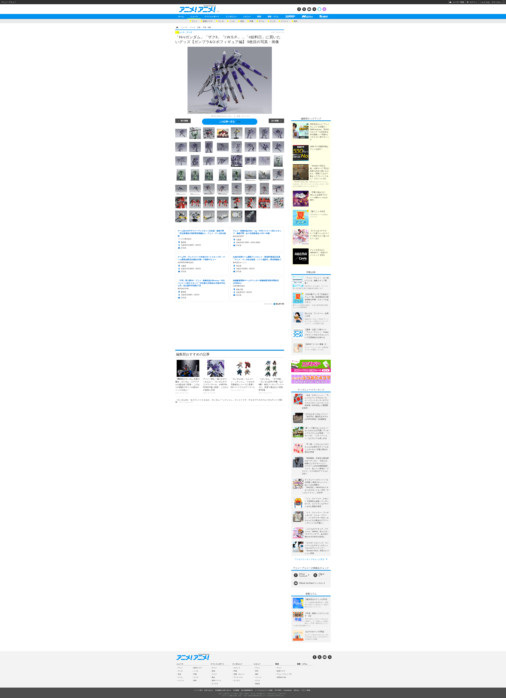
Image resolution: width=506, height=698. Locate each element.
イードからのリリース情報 (264, 690)
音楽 (242, 21)
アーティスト (238, 677)
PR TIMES (278, 690)
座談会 (257, 684)
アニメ (194, 21)
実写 (256, 671)
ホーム (181, 16)
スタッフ (237, 668)
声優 (251, 21)
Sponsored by (268, 304)
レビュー (247, 16)
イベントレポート (211, 16)
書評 (256, 674)
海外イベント (216, 680)
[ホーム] (177, 27)
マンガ (221, 21)
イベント (284, 21)
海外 (295, 21)
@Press (296, 690)
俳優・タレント (239, 674)
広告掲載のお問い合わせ (223, 690)
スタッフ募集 (305, 690)
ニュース (194, 16)
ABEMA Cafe (281, 677)
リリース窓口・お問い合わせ (203, 690)
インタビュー (231, 16)
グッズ (272, 21)
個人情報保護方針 (247, 690)
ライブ (214, 674)
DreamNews (288, 690)
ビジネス (215, 684)
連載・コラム (273, 16)
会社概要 (236, 690)
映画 (213, 671)
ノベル (232, 21)
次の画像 (275, 120)
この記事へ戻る (229, 121)
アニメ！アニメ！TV (284, 674)
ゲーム (261, 21)
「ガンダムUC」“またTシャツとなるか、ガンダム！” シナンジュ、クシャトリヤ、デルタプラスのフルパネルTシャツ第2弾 (228, 401)
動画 (259, 16)
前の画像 (184, 120)
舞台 (213, 677)
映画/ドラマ (208, 21)
